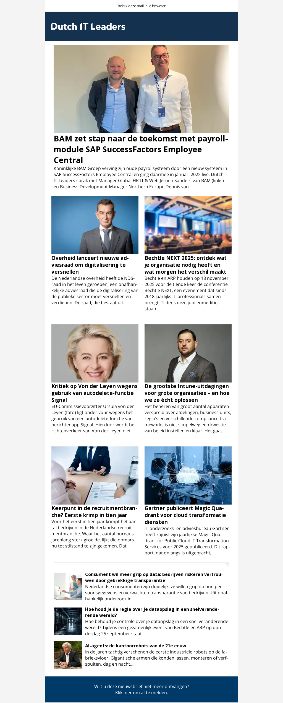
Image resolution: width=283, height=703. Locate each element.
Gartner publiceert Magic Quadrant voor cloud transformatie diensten (185, 515)
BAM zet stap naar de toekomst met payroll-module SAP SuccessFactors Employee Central (141, 149)
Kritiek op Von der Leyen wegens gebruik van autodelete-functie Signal (94, 392)
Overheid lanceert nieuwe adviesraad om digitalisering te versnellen (90, 264)
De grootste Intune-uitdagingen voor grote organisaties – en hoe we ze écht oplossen (187, 392)
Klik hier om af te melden (141, 692)
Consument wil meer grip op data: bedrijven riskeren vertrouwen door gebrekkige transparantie (154, 577)
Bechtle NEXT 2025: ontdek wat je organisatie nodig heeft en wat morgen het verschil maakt (186, 264)
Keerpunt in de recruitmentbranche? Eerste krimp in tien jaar (94, 511)
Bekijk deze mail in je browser (142, 5)
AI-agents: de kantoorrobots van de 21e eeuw (135, 646)
